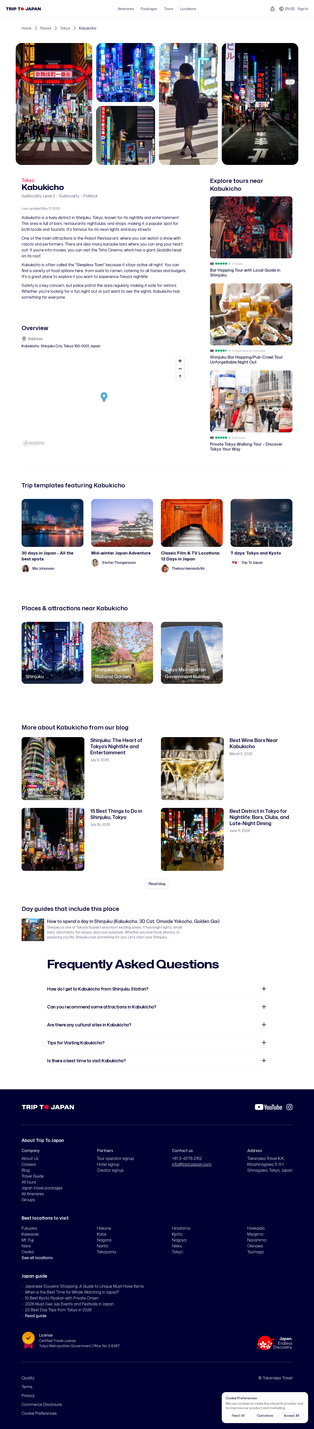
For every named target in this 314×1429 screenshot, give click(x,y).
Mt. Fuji (28, 1240)
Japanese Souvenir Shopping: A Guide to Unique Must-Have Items (84, 1286)
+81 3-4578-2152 (187, 1158)
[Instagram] (289, 1107)
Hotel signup (108, 1164)
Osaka (28, 1251)
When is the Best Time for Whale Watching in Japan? (72, 1292)
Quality (28, 1378)
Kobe (101, 1234)
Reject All (238, 1416)
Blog (26, 1170)
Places (45, 28)
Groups (28, 1199)
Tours (168, 8)
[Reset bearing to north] (180, 376)
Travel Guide (33, 1176)
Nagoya (179, 1240)
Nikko (177, 1246)
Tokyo (65, 28)
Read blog (157, 883)
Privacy (28, 1395)
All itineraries (33, 1193)
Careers (29, 1164)
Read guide (35, 1315)
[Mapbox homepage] (34, 443)
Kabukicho (87, 28)
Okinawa (255, 1246)
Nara (26, 1246)
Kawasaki (30, 1234)
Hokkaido (256, 1228)
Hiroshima (181, 1228)
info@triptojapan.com (191, 1164)
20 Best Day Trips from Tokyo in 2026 (58, 1309)
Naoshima (256, 1240)
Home (26, 28)
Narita (102, 1246)
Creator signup (110, 1170)
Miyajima (255, 1234)
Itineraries (126, 8)
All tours (29, 1182)
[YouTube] (268, 1107)
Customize (265, 1416)
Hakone (104, 1228)
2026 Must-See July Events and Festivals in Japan (69, 1304)
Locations (188, 8)
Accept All (291, 1416)
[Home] (23, 9)
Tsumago (255, 1251)
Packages (149, 8)
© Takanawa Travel (275, 1378)
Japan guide (34, 1276)
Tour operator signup (115, 1158)
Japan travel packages (42, 1188)
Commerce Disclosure (42, 1404)
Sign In (303, 8)
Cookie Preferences (39, 1413)
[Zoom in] (180, 361)
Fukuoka (29, 1228)
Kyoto (177, 1234)
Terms (27, 1386)
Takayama (106, 1251)
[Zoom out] (180, 369)
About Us (30, 1158)
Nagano (104, 1240)
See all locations (37, 1257)
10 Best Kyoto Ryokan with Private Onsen (62, 1298)
